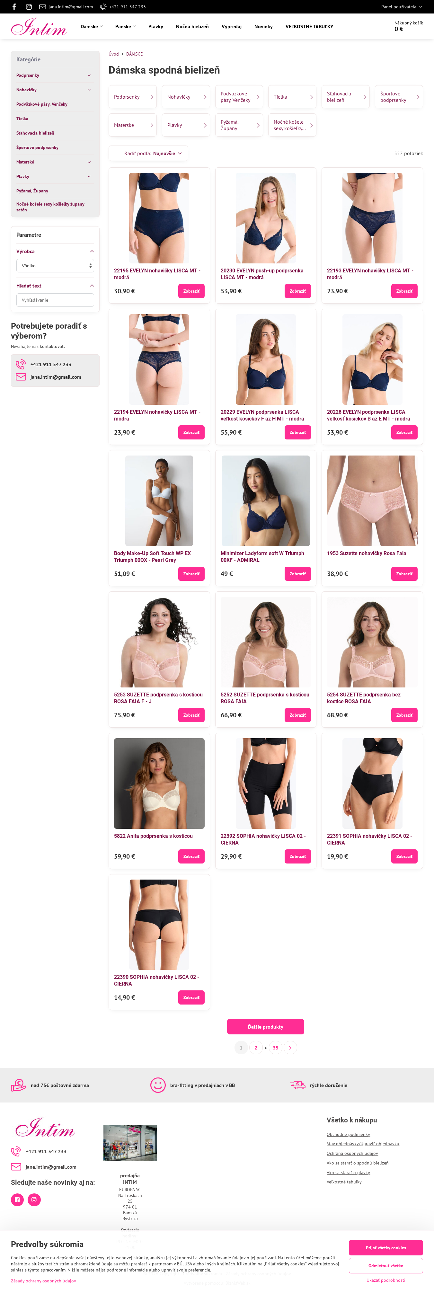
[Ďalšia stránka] (290, 1047)
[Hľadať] (367, 26)
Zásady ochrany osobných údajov (43, 1281)
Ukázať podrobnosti (386, 1280)
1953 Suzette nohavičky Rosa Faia (366, 553)
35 (276, 1047)
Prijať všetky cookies (386, 1248)
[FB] (16, 6)
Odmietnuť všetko (385, 1266)
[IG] (29, 6)
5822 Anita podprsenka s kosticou (153, 836)
